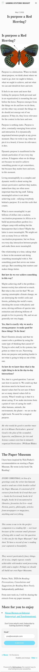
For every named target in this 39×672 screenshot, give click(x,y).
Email (6, 632)
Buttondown (16, 667)
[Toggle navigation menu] (36, 3)
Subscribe (19, 643)
